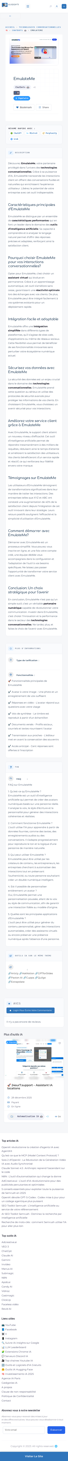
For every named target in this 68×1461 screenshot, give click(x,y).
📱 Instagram (9, 1338)
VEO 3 (5, 1246)
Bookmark (26, 107)
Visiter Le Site (34, 1456)
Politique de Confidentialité (18, 1396)
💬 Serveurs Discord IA (15, 1356)
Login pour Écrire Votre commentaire (32, 1010)
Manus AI (7, 1268)
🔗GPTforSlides (44, 973)
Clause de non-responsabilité (19, 1391)
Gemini (6, 1259)
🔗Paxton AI (15, 977)
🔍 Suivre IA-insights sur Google (20, 1342)
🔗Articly (13, 973)
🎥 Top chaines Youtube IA (17, 1360)
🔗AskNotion (26, 973)
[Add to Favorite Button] (59, 1043)
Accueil (10, 27)
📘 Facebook (9, 1329)
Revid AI (6, 1308)
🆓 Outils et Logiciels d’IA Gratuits (21, 1365)
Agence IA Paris (11, 1378)
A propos (7, 1387)
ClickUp (6, 1299)
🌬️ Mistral (31, 133)
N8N (4, 1277)
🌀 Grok (14, 139)
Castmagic (8, 1295)
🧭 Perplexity (49, 133)
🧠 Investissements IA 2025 (18, 1373)
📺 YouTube (9, 1325)
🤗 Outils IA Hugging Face (17, 1369)
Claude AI (7, 1255)
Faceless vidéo (10, 1304)
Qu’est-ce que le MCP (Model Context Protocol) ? (30, 1155)
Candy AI (7, 1286)
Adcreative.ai (9, 1242)
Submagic (8, 1273)
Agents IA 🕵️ (25, 1113)
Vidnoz (6, 1291)
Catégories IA (9, 1382)
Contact (6, 1400)
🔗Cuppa (28, 977)
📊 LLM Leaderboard (14, 1347)
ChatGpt (7, 1251)
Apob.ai (6, 1282)
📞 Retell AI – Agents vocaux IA (29, 1085)
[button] (6, 1082)
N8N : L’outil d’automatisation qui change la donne (31, 1176)
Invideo (6, 1264)
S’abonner (56, 1430)
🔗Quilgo (40, 977)
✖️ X (4, 1333)
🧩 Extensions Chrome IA (16, 1351)
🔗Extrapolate (16, 981)
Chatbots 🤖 (19, 30)
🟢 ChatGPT (16, 133)
